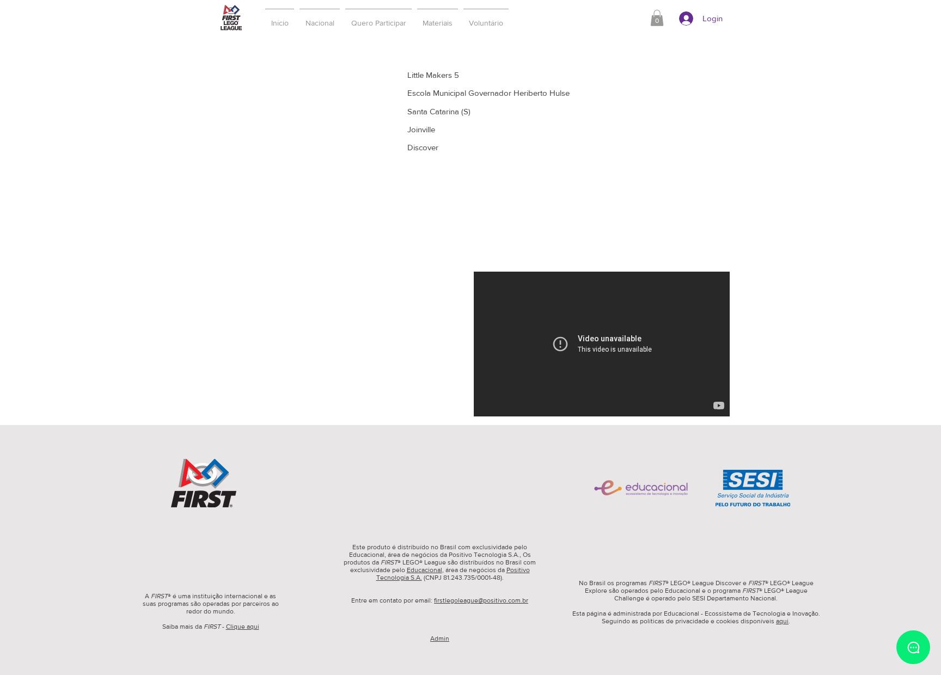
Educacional (424, 570)
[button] (378, 18)
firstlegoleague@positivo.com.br (481, 600)
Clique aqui (242, 626)
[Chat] (913, 647)
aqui (782, 621)
